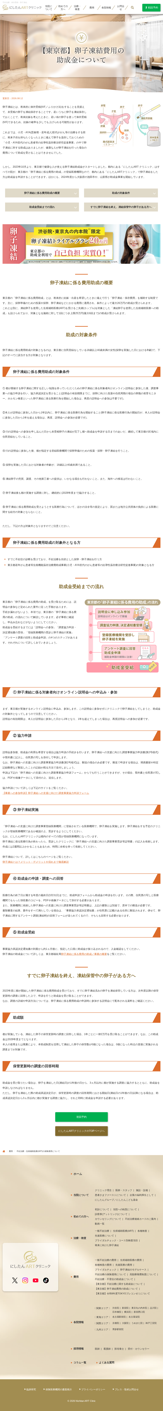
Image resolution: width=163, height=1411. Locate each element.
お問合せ (120, 8)
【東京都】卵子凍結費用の (116, 1288)
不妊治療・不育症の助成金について (114, 1279)
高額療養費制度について (143, 1274)
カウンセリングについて (108, 1219)
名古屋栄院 (134, 1317)
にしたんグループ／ (116, 1199)
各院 (106, 7)
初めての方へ (81, 1216)
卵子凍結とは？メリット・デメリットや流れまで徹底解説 (36, 862)
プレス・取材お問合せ (127, 1389)
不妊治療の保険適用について (110, 1274)
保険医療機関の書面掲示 (59, 1389)
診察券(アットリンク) (111, 1214)
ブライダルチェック (105, 1269)
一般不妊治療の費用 (105, 1260)
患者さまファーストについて (110, 1195)
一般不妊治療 (102, 1230)
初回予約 (81, 1117)
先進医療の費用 (123, 1264)
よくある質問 (106, 1362)
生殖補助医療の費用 (131, 1260)
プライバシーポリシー (93, 1389)
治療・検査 (80, 1238)
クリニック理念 (103, 1190)
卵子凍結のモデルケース (133, 1269)
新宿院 (125, 1308)
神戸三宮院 (151, 1323)
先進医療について (104, 1235)
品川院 (153, 1308)
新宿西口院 (139, 1312)
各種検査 (142, 1230)
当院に (48, 8)
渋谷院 (115, 1308)
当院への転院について (125, 1209)
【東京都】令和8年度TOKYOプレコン (122, 1293)
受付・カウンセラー (138, 1348)
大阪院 (125, 1323)
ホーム (78, 1173)
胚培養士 (119, 1348)
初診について (102, 1209)
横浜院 (127, 1312)
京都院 (115, 1323)
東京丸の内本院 (139, 1308)
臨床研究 (31, 1389)
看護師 (107, 1348)
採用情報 (79, 1348)
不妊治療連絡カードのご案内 (140, 1219)
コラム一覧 (80, 1362)
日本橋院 (116, 1312)
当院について (81, 1195)
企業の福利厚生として (142, 1195)
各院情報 (79, 1322)
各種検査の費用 (103, 1264)
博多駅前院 (118, 1329)
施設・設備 (142, 1190)
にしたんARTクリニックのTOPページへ (81, 1131)
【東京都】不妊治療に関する (119, 1284)
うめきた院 (137, 1323)
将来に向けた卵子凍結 (107, 1245)
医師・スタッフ (123, 1190)
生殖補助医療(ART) (123, 1230)
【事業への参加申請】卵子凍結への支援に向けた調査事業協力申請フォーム (46, 793)
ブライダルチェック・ (116, 1240)
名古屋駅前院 (119, 1317)
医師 (97, 1348)
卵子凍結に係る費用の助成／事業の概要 (84, 954)
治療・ (77, 8)
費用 (91, 7)
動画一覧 (99, 1223)
